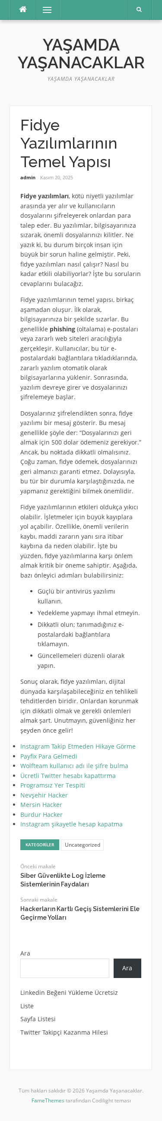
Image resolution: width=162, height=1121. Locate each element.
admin (27, 177)
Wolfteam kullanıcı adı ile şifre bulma (74, 766)
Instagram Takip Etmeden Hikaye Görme (78, 746)
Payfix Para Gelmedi (48, 756)
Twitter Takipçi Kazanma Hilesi (64, 1032)
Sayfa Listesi (38, 1019)
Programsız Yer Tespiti (52, 785)
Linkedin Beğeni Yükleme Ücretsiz (69, 992)
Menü (43, 10)
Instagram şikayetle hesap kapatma (71, 824)
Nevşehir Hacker (44, 795)
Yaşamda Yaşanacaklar (81, 53)
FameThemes (48, 1100)
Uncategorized (82, 844)
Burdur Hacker (41, 814)
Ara (25, 953)
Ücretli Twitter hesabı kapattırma (68, 776)
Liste (27, 1006)
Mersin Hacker (41, 804)
